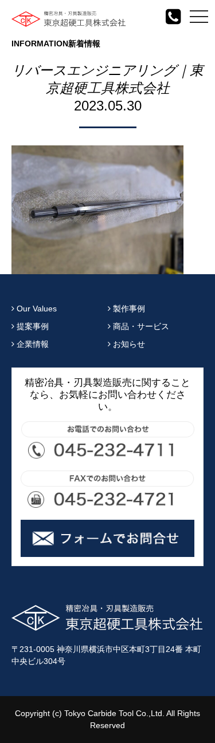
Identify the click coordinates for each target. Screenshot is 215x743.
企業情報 (31, 344)
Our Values (35, 308)
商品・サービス (140, 326)
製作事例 (128, 308)
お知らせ (128, 344)
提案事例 (31, 326)
